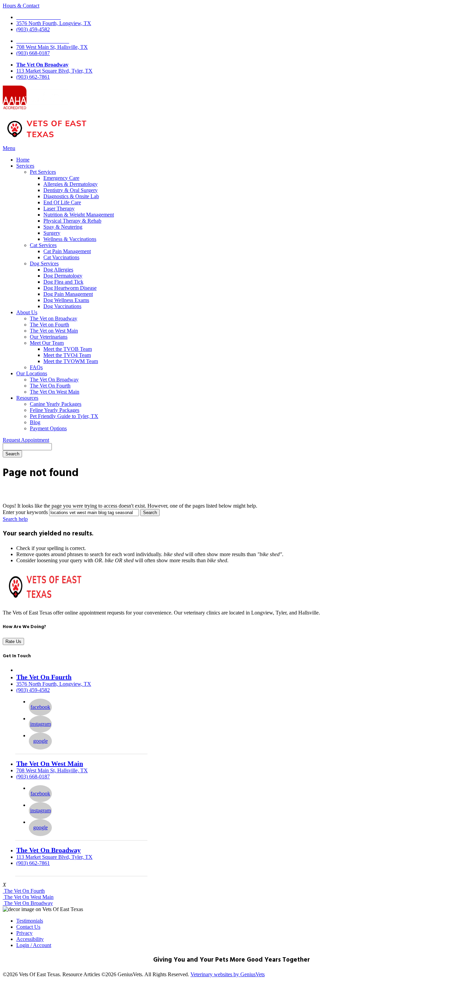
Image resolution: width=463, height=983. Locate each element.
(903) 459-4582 (33, 29)
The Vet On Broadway (42, 65)
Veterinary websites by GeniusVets (227, 974)
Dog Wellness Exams (66, 300)
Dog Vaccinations (62, 306)
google (40, 741)
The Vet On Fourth (50, 386)
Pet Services (43, 172)
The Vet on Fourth (49, 324)
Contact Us (28, 927)
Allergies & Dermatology (70, 184)
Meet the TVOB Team (67, 349)
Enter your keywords (25, 512)
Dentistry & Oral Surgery (70, 190)
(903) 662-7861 (33, 77)
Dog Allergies (58, 269)
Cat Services (43, 245)
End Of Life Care (62, 202)
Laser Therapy (59, 208)
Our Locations (31, 373)
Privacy (24, 933)
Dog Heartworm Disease (70, 288)
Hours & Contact (21, 5)
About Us (26, 312)
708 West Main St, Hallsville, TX (52, 47)
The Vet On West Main (54, 392)
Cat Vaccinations (61, 257)
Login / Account (33, 945)
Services (25, 166)
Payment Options (48, 428)
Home (22, 160)
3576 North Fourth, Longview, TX (53, 23)
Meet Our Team (47, 343)
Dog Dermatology (62, 276)
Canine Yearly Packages (55, 404)
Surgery (51, 233)
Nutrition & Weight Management (78, 215)
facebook (40, 707)
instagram (40, 724)
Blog (35, 422)
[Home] (47, 138)
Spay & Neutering (62, 227)
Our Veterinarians (48, 337)
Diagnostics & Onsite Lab (71, 196)
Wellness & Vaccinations (69, 239)
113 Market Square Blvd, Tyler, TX (54, 71)
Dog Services (44, 263)
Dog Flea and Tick (63, 282)
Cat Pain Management (67, 251)
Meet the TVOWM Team (70, 361)
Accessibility (30, 939)
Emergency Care (61, 178)
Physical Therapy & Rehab (72, 221)
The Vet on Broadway (53, 318)
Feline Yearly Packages (54, 410)
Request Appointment (26, 440)
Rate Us (13, 641)
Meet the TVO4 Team (67, 355)
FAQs (36, 367)
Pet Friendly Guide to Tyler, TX (64, 416)
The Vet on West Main (54, 331)
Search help (15, 519)
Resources (27, 398)
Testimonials (29, 921)
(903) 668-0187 (33, 53)
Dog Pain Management (68, 294)
